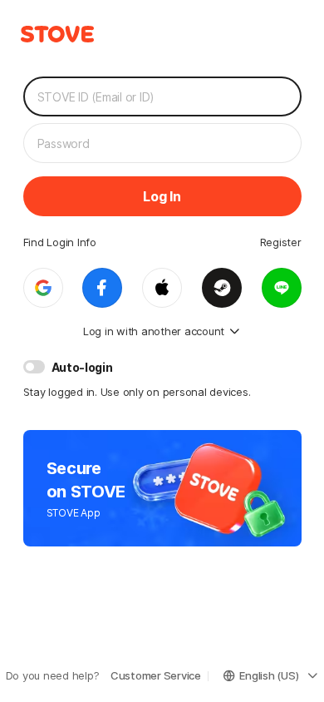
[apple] (162, 288)
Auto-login (82, 367)
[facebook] (102, 288)
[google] (43, 288)
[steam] (222, 288)
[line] (282, 288)
